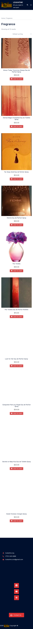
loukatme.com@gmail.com (14, 559)
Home (3, 18)
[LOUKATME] (6, 5)
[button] (27, 5)
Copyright (13, 626)
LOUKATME (18, 2)
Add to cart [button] (17, 79)
